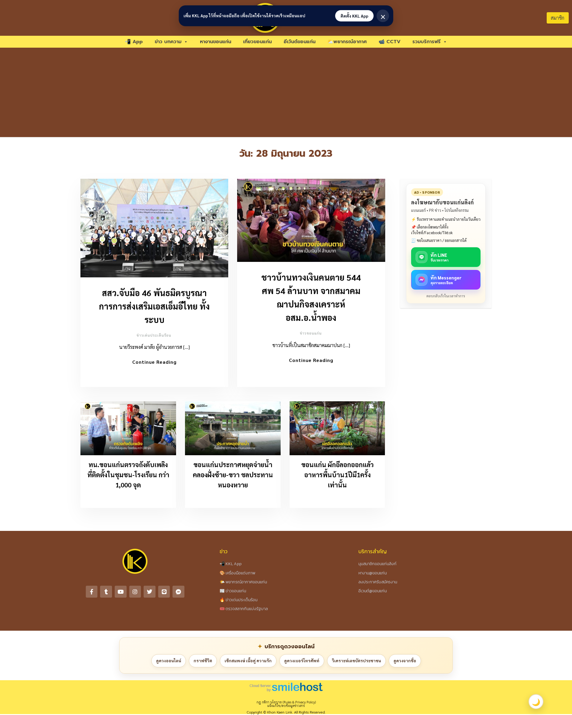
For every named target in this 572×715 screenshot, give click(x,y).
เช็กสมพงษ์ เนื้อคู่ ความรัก (248, 660)
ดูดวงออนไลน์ (168, 660)
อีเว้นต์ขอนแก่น (299, 41)
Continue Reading (154, 362)
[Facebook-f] (92, 592)
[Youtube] (121, 592)
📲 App (134, 41)
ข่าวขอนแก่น (311, 333)
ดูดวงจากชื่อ (405, 660)
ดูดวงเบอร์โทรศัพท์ (301, 660)
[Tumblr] (106, 592)
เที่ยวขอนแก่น (257, 41)
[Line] (164, 592)
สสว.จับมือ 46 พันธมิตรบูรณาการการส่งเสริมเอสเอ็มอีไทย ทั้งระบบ (154, 306)
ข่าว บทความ (168, 41)
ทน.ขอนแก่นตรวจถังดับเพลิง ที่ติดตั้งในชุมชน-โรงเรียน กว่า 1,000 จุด (128, 474)
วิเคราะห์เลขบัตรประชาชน (356, 660)
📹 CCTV (389, 41)
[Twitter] (150, 592)
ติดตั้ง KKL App (354, 15)
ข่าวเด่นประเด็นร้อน (153, 335)
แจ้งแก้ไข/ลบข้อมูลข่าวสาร (286, 705)
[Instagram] (135, 592)
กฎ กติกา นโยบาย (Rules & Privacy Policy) (286, 702)
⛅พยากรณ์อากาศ (347, 41)
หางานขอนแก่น (215, 41)
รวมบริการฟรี (426, 41)
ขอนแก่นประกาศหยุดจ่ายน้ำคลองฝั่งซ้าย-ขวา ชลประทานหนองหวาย (233, 474)
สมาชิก (557, 18)
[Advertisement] (286, 92)
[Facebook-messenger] (178, 592)
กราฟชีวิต (203, 660)
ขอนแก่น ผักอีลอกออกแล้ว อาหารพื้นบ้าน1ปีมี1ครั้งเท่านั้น (337, 474)
